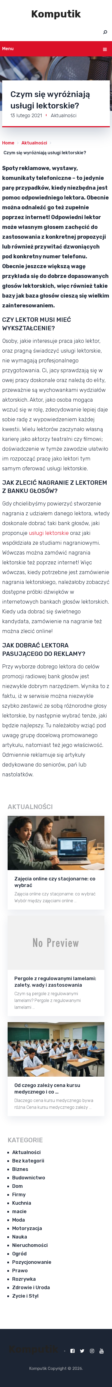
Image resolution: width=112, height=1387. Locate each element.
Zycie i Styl (25, 1296)
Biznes (20, 1169)
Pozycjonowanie (31, 1262)
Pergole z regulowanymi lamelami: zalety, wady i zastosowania (55, 982)
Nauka (19, 1237)
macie (19, 1212)
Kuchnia (21, 1203)
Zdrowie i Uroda (31, 1288)
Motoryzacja (27, 1228)
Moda (18, 1220)
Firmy (19, 1195)
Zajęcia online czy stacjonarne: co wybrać (54, 882)
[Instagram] (92, 1351)
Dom (17, 1186)
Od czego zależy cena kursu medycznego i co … (47, 1088)
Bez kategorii (28, 1161)
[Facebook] (72, 1351)
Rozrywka (24, 1279)
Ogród (19, 1254)
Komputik (56, 14)
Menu (8, 48)
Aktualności (63, 116)
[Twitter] (82, 1351)
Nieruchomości (30, 1245)
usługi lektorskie (49, 533)
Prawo (20, 1271)
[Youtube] (101, 1351)
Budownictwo (28, 1178)
